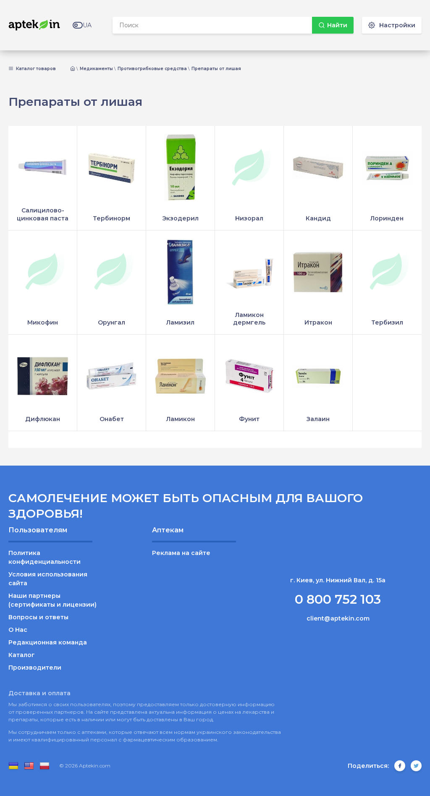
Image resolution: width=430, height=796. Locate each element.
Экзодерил (180, 218)
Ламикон (180, 419)
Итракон (318, 322)
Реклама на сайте (181, 553)
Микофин (42, 322)
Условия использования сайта (47, 579)
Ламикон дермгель (249, 318)
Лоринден (387, 218)
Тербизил (387, 322)
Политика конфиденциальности (44, 557)
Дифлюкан (42, 419)
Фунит (249, 419)
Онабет (112, 419)
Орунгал (111, 322)
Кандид (318, 218)
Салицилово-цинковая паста (42, 214)
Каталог (21, 655)
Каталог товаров (35, 68)
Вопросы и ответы (38, 617)
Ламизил (180, 322)
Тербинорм (111, 218)
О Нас (17, 630)
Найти (337, 25)
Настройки (397, 25)
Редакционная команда (47, 642)
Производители (34, 667)
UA (87, 25)
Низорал (249, 218)
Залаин (318, 419)
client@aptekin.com (338, 618)
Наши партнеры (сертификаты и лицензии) (52, 600)
